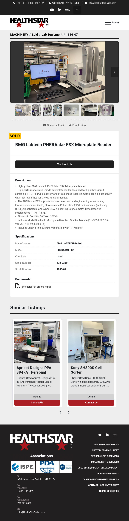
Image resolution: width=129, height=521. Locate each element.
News (116, 444)
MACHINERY (100, 444)
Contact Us (64, 164)
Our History (111, 473)
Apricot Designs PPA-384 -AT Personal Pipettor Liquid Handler (36, 370)
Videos (100, 473)
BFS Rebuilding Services (105, 456)
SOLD (110, 444)
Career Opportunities (96, 479)
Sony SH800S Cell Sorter (86, 370)
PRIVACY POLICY (110, 485)
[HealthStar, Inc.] (41, 442)
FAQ (111, 479)
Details (37, 396)
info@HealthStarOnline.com (102, 3)
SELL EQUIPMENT (110, 467)
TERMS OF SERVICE (109, 491)
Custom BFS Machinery (105, 450)
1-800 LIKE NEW (36, 3)
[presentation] (60, 412)
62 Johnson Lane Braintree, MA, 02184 (36, 479)
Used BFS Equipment (89, 467)
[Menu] (108, 23)
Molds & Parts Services (105, 462)
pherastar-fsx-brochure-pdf (36, 286)
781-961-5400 (72, 3)
